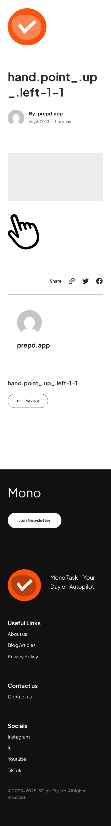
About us (17, 634)
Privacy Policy (23, 656)
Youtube (17, 759)
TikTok (14, 770)
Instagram (19, 737)
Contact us (20, 696)
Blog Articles (22, 645)
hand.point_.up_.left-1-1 (42, 383)
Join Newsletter (34, 520)
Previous (32, 401)
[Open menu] (100, 27)
